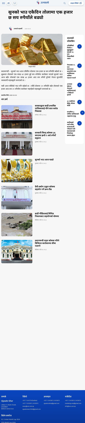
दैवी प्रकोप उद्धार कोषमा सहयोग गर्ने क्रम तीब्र (45, 188)
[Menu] (3, 3)
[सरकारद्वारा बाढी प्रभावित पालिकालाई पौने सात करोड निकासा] (16, 116)
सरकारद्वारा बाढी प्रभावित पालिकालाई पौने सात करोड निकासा (46, 109)
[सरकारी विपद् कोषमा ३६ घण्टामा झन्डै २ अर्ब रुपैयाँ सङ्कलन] (16, 143)
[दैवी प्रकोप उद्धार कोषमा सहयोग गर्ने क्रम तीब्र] (16, 197)
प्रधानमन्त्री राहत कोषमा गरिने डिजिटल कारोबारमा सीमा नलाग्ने (47, 243)
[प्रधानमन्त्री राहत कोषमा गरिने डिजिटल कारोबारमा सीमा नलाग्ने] (16, 251)
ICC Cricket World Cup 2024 (10, 420)
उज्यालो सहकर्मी (18, 29)
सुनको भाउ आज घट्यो (44, 160)
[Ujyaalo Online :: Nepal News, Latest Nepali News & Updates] (42, 2)
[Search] (64, 3)
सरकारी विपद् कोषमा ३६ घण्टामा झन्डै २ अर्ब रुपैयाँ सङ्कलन (45, 136)
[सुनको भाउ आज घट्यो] (16, 170)
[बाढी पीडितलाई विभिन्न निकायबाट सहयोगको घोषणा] (16, 224)
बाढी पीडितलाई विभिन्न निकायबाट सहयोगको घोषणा (47, 215)
